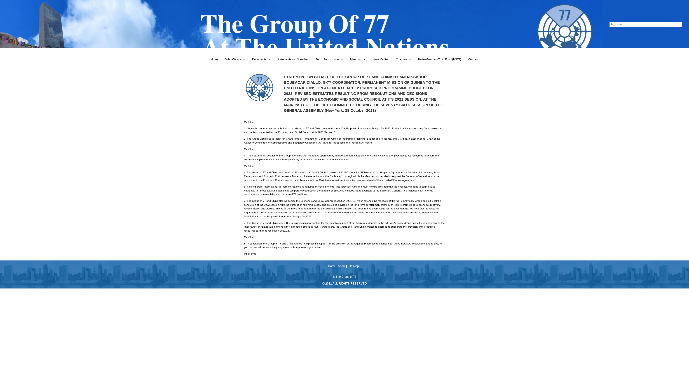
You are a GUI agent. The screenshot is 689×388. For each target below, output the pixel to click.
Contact (473, 59)
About (341, 266)
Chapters (401, 59)
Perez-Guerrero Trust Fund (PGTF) (439, 59)
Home (214, 59)
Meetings (356, 59)
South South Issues (327, 59)
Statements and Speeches (293, 59)
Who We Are (233, 59)
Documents (259, 59)
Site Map (353, 266)
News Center (380, 59)
